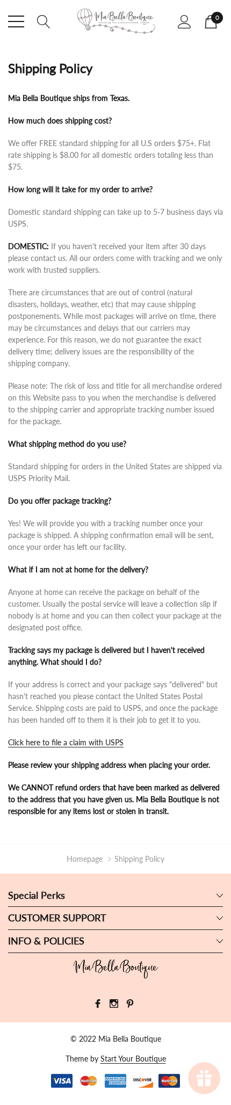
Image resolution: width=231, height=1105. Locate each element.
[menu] (16, 21)
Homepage (85, 858)
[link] (115, 969)
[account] (184, 21)
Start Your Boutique (133, 1058)
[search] (43, 20)
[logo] (115, 21)
